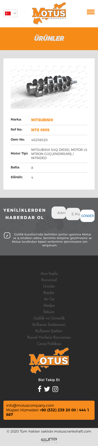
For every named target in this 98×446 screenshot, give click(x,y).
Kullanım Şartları (49, 331)
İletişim (49, 312)
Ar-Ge (49, 299)
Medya (49, 305)
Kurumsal (49, 280)
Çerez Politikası (49, 344)
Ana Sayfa (49, 273)
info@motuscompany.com (30, 405)
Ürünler (49, 286)
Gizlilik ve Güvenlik (49, 318)
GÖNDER (87, 216)
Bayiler (49, 293)
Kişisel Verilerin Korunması (49, 337)
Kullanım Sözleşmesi (49, 324)
